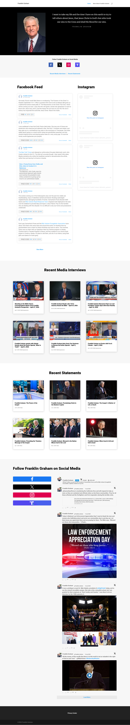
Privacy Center (72, 713)
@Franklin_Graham (78, 488)
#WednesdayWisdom (92, 658)
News (21, 407)
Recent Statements (74, 73)
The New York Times (25, 152)
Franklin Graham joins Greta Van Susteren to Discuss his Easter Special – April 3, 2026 (65, 345)
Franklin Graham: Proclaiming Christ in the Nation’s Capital (63, 404)
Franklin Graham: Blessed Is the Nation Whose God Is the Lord (63, 442)
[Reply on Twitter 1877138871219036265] (63, 648)
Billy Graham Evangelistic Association (53, 223)
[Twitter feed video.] (89, 675)
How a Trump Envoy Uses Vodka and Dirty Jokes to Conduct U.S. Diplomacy (31, 166)
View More (39, 249)
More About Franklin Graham (101, 3)
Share (70, 114)
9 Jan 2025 (88, 488)
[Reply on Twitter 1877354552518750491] (63, 580)
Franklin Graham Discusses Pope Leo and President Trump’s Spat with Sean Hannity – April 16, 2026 (101, 305)
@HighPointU (101, 588)
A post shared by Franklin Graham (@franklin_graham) (95, 137)
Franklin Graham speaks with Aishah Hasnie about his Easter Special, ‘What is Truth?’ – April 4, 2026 (28, 345)
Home (89, 3)
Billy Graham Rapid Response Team (37, 202)
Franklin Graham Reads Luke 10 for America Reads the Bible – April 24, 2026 (64, 304)
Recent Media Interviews (58, 73)
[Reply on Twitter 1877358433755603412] (63, 508)
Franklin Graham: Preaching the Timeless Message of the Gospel (28, 442)
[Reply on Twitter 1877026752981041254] (63, 692)
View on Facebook (63, 114)
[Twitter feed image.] (89, 551)
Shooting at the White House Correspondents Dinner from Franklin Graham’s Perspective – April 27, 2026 (27, 305)
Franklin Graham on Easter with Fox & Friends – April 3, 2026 (100, 344)
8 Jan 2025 (88, 586)
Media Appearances (24, 310)
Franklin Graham (27, 96)
